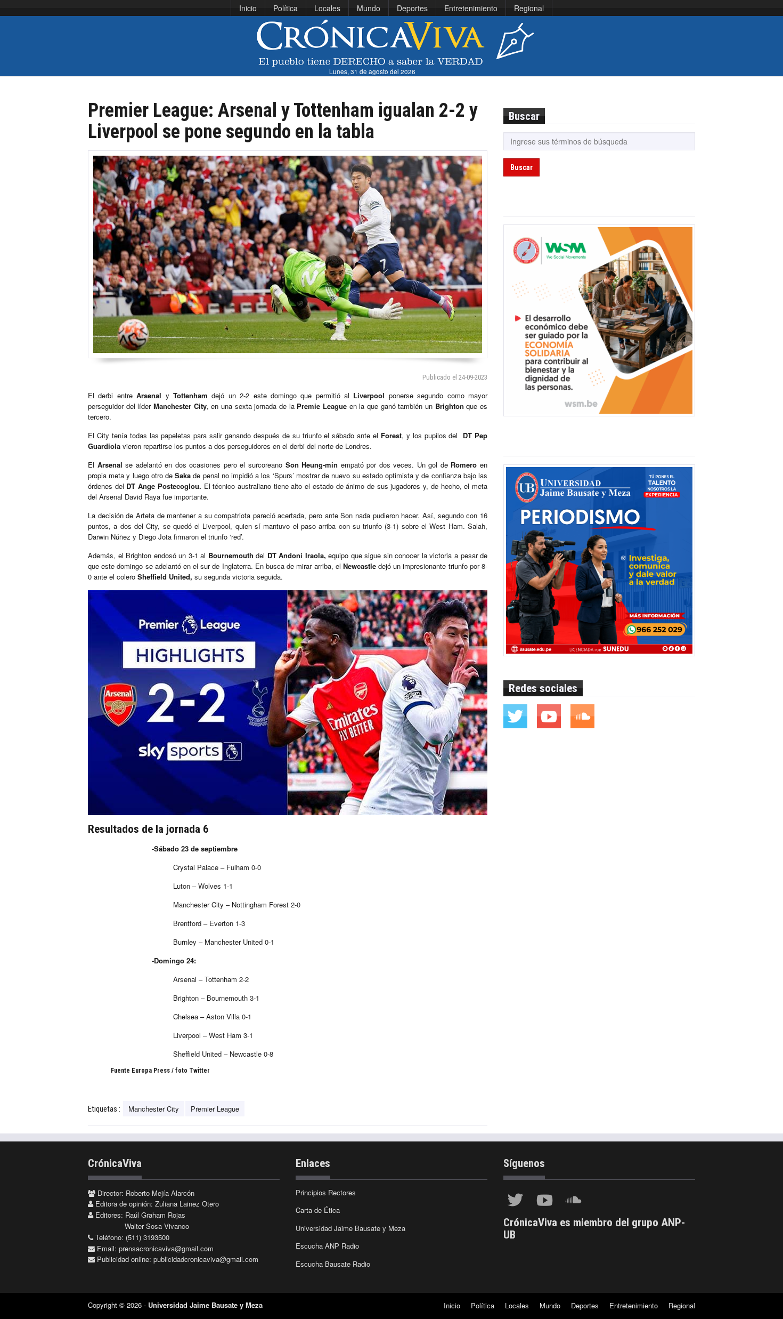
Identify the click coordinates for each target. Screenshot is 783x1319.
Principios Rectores (326, 1192)
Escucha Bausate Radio (333, 1264)
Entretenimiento (470, 8)
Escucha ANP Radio (327, 1246)
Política (285, 8)
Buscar (521, 167)
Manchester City (153, 1109)
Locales (327, 8)
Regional (529, 8)
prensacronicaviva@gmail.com (166, 1248)
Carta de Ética (318, 1210)
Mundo (368, 8)
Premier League (215, 1109)
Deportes (412, 8)
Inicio (248, 8)
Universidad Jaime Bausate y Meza (350, 1228)
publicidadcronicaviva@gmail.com (205, 1259)
